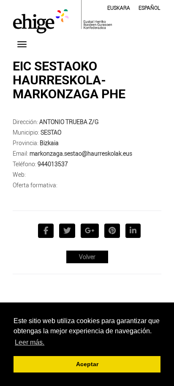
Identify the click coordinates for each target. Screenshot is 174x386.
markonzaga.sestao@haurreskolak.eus (81, 153)
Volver (87, 257)
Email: (20, 153)
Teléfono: (24, 164)
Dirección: (25, 122)
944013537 (53, 164)
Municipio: (26, 132)
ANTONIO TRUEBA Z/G (69, 122)
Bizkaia (49, 143)
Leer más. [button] (29, 342)
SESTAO (51, 132)
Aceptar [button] (87, 364)
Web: (19, 174)
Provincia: (25, 143)
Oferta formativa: (35, 185)
